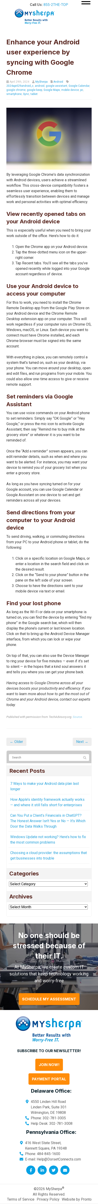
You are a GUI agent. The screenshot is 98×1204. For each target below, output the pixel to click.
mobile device (70, 90)
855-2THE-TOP (56, 5)
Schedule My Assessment (49, 999)
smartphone (14, 94)
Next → (82, 742)
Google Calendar (79, 85)
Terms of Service (20, 1199)
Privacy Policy (48, 1199)
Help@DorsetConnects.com (59, 1159)
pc (81, 90)
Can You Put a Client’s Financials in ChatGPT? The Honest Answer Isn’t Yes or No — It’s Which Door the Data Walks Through (47, 821)
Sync (26, 94)
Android (58, 81)
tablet (34, 94)
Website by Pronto (77, 1199)
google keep (34, 90)
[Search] (84, 757)
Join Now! (49, 1064)
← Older (16, 742)
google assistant (56, 85)
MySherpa (41, 81)
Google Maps (52, 90)
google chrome (16, 90)
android (39, 85)
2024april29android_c (20, 85)
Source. (78, 717)
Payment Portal (49, 1079)
